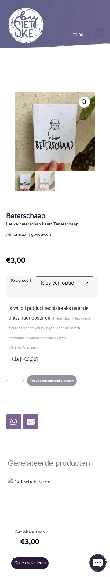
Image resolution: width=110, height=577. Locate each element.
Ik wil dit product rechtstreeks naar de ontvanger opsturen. (50, 327)
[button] (99, 33)
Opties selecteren (30, 563)
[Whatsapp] (13, 421)
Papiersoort (21, 280)
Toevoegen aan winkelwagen (52, 380)
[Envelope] (30, 421)
